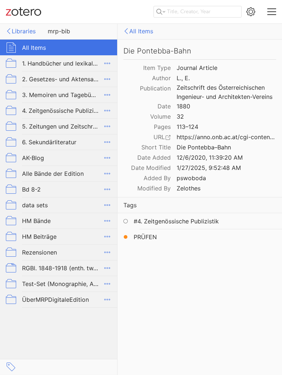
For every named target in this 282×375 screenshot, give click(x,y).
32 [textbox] (180, 116)
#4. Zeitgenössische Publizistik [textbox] (176, 221)
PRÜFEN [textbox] (145, 237)
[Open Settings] (250, 11)
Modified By (154, 188)
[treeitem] (59, 47)
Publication (155, 88)
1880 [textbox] (183, 106)
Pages (162, 126)
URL (159, 137)
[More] (107, 63)
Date (164, 106)
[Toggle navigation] (271, 12)
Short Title (156, 147)
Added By (157, 178)
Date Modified (151, 167)
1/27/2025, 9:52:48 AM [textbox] (209, 167)
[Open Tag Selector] (11, 367)
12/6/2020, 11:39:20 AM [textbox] (210, 157)
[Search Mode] (160, 11)
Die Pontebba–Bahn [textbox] (204, 147)
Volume (160, 116)
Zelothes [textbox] (188, 188)
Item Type (157, 67)
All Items (141, 31)
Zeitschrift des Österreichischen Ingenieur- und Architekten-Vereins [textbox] (224, 92)
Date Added (154, 157)
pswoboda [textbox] (191, 178)
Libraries (24, 31)
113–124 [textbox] (187, 126)
